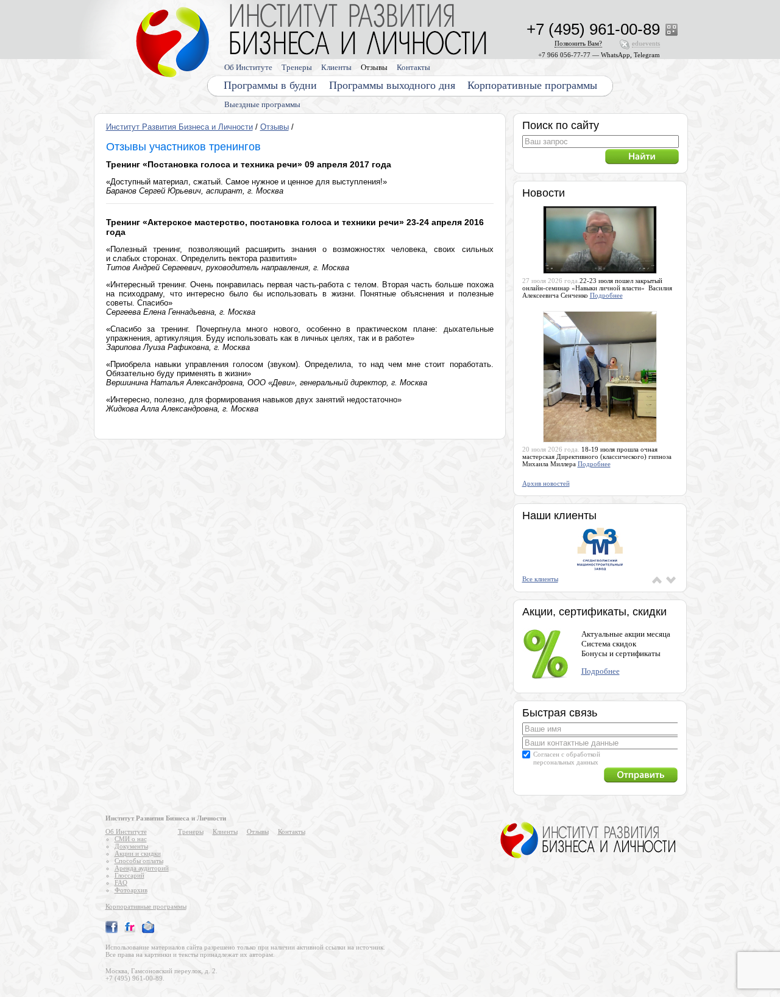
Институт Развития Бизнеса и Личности (179, 126)
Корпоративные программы (532, 85)
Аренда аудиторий (142, 868)
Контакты (413, 67)
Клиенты (336, 67)
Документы (131, 846)
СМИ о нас (131, 838)
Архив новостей (546, 483)
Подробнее (606, 295)
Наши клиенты (559, 515)
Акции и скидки (138, 853)
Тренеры (297, 67)
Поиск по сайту (560, 125)
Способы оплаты (139, 860)
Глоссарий (129, 875)
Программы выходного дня (392, 85)
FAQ (121, 882)
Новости (543, 193)
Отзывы (374, 67)
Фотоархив (131, 890)
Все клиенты (540, 578)
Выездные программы (262, 104)
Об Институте (248, 67)
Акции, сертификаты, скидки (594, 612)
